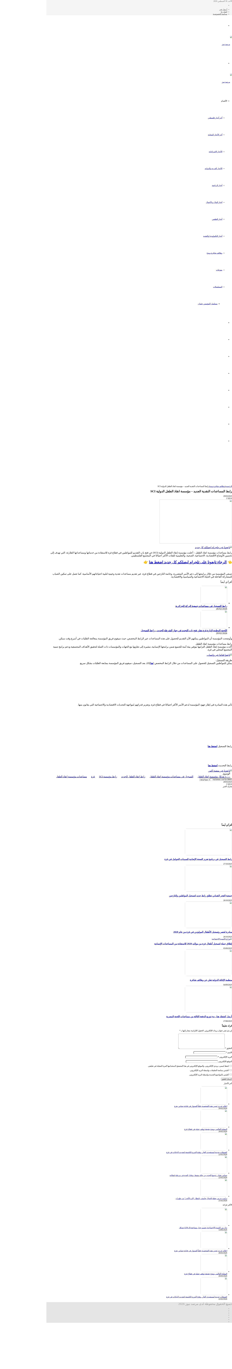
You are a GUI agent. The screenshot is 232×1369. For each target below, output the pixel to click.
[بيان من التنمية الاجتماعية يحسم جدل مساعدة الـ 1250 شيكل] (214, 1225)
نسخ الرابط (204, 779)
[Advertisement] (159, 468)
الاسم (229, 1052)
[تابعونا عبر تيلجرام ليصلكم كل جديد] (213, 547)
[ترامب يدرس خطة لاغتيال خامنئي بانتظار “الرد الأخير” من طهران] (214, 1196)
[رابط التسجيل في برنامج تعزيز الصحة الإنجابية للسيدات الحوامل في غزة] (208, 855)
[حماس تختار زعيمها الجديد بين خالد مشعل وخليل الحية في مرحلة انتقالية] (214, 1173)
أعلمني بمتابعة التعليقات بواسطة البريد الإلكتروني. (209, 1070)
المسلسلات (217, 287)
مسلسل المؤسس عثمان (208, 304)
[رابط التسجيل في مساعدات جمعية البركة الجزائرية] (214, 603)
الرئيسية (228, 486)
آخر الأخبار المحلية (215, 135)
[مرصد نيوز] (227, 44)
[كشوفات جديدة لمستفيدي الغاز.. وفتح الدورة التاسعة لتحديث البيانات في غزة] (214, 1150)
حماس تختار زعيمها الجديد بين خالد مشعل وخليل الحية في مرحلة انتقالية (198, 1175)
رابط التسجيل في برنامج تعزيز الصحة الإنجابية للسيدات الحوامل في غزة (198, 859)
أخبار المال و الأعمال (214, 202)
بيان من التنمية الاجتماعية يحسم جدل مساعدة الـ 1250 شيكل (203, 1228)
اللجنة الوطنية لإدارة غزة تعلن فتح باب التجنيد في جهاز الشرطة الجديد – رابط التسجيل (184, 630)
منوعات (219, 270)
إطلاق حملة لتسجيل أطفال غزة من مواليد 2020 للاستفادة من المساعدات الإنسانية (193, 943)
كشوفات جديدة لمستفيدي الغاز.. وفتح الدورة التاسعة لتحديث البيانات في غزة (196, 1152)
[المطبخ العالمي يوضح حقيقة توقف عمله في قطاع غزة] (214, 1127)
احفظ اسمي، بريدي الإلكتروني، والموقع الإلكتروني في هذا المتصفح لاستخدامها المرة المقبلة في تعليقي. (188, 1066)
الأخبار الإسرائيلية (215, 152)
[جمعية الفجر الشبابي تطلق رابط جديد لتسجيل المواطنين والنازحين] (208, 891)
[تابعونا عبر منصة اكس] (220, 770)
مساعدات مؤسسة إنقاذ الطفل (71, 776)
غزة (93, 776)
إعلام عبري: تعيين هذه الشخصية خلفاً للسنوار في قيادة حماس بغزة (200, 1106)
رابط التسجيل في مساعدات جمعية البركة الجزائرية (201, 606)
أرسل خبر (223, 9)
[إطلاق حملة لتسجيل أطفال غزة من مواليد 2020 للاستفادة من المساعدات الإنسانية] (222, 939)
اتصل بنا (224, 12)
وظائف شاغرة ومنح (214, 253)
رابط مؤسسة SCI (108, 776)
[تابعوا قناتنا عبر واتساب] (219, 655)
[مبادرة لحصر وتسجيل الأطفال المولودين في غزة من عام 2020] (208, 927)
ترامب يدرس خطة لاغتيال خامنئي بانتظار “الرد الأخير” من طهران (201, 1198)
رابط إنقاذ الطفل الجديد (133, 776)
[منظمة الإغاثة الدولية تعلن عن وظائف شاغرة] (208, 975)
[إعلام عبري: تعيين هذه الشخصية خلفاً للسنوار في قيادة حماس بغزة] (214, 1104)
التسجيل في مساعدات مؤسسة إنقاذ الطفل (171, 776)
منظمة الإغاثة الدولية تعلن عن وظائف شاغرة (211, 980)
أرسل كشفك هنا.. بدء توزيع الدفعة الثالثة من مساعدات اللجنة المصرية (199, 1016)
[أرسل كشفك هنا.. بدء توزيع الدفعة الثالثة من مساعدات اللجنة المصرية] (208, 1012)
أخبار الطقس (217, 219)
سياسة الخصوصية (220, 14)
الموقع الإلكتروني (225, 1061)
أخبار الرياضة (217, 185)
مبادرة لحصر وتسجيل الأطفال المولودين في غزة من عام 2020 (202, 932)
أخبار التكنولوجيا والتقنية (212, 236)
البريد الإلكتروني (225, 1057)
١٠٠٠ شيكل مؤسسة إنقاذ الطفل (214, 776)
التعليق (228, 1048)
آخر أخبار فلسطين (215, 118)
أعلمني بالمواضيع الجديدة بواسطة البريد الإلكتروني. (209, 1075)
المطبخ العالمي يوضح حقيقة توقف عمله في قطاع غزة (205, 1129)
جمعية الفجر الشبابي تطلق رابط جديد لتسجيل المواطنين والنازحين (200, 895)
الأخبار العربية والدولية (213, 168)
